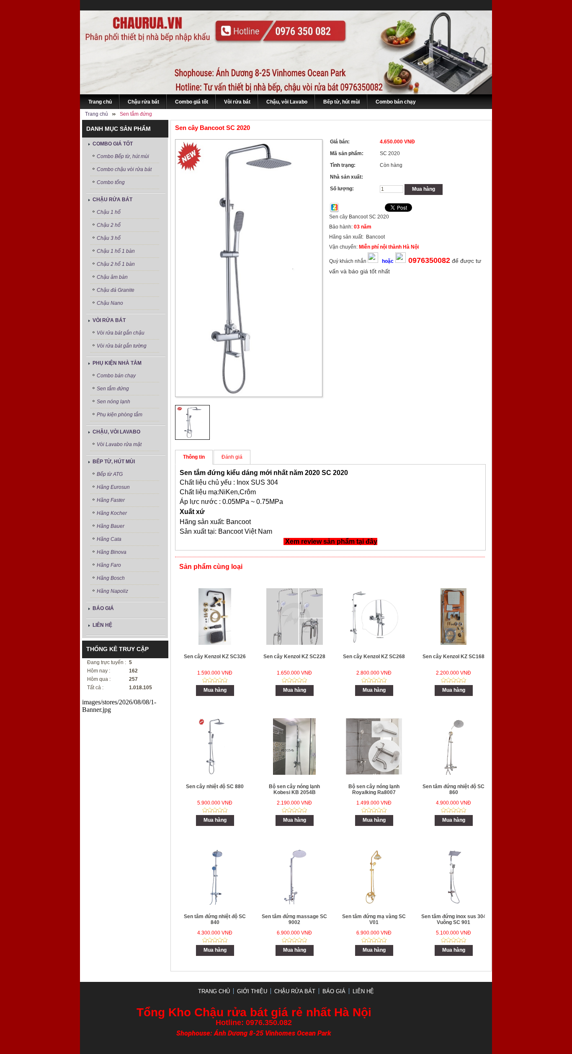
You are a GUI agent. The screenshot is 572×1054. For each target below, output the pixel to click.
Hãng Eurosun (113, 487)
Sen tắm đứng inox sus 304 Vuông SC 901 (453, 919)
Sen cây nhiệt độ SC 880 (215, 786)
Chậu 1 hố (109, 212)
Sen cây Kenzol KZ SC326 (215, 656)
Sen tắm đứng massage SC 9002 (294, 919)
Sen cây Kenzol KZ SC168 (453, 656)
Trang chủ (214, 991)
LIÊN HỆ (102, 625)
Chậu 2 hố (109, 225)
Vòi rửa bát (109, 320)
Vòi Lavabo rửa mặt (119, 444)
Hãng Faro (109, 565)
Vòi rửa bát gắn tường (122, 346)
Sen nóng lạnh (113, 402)
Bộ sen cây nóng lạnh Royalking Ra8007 (373, 789)
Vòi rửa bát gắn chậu (120, 333)
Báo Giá (103, 608)
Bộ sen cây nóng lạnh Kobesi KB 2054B (294, 789)
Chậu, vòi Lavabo (116, 432)
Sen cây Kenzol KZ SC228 (294, 656)
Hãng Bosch (111, 578)
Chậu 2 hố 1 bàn (116, 264)
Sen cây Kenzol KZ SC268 (374, 656)
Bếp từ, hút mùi (114, 462)
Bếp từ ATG (110, 474)
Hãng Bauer (110, 526)
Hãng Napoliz (112, 591)
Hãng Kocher (112, 513)
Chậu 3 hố (109, 238)
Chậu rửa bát (112, 199)
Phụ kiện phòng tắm (119, 415)
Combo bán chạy (116, 376)
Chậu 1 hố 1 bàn (116, 251)
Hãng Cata (109, 539)
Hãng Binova (111, 552)
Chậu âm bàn (112, 277)
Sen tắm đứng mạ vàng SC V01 (374, 919)
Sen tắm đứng (113, 389)
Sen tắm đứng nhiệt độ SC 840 (215, 919)
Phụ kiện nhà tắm (117, 363)
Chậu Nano (110, 303)
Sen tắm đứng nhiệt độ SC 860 (453, 789)
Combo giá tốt (113, 144)
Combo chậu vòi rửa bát (124, 169)
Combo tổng (111, 182)
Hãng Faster (111, 500)
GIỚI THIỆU (252, 991)
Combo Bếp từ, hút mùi (123, 156)
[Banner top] (286, 92)
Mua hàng (423, 189)
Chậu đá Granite (115, 290)
